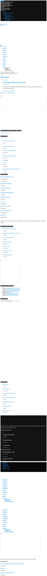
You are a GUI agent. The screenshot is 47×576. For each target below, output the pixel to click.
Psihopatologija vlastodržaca (5, 3)
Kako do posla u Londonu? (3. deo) (9, 393)
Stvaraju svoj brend (6, 246)
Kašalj (10, 292)
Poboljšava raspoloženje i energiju (12, 295)
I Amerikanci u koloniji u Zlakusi (8, 146)
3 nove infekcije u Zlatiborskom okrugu (13, 290)
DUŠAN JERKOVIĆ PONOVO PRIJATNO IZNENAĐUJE (12, 563)
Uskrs (4, 290)
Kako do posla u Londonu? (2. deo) (9, 397)
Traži (12, 72)
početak (1, 73)
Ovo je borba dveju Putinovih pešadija (9, 155)
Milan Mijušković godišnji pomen (6, 5)
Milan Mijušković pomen (5, 6)
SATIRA (4, 62)
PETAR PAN (5, 462)
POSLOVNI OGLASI (9, 16)
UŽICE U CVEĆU (6, 466)
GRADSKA (4, 48)
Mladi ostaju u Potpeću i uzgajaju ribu (9, 228)
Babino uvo (2, 568)
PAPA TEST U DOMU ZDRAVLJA (7, 572)
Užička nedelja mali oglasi (5, 4)
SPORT (4, 496)
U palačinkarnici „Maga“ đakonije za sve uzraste (11, 233)
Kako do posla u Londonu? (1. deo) (9, 401)
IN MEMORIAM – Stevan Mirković (13, 288)
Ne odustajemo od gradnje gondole (9, 140)
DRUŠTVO (4, 50)
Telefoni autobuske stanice (7, 440)
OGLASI (4, 14)
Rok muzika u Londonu (7, 406)
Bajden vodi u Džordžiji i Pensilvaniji (9, 150)
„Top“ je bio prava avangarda (8, 237)
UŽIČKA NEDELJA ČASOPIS (9, 18)
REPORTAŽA (5, 464)
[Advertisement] (23, 36)
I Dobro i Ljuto (5, 384)
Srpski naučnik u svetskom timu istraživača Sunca (11, 168)
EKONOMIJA (5, 56)
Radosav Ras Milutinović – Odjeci (6, 1)
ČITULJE (7, 17)
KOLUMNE (4, 54)
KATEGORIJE (3, 300)
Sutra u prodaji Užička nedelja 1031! (12, 291)
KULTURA (4, 60)
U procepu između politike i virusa (12, 293)
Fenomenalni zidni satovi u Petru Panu (14, 82)
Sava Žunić (2, 7)
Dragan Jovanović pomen (5, 8)
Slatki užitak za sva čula (7, 250)
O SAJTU (4, 12)
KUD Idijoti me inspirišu (7, 241)
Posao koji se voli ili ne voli (13, 294)
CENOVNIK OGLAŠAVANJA (9, 13)
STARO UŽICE (6, 465)
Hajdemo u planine (6, 410)
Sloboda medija (5, 160)
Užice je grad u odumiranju (5, 9)
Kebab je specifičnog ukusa (7, 254)
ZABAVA (4, 467)
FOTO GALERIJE (6, 468)
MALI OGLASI (8, 15)
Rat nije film (2, 10)
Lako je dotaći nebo (6, 388)
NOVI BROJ (7, 20)
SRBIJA (4, 58)
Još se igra (4, 164)
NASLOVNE (7, 19)
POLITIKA (4, 52)
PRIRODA (5, 463)
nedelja (5, 84)
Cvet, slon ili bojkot (6, 445)
